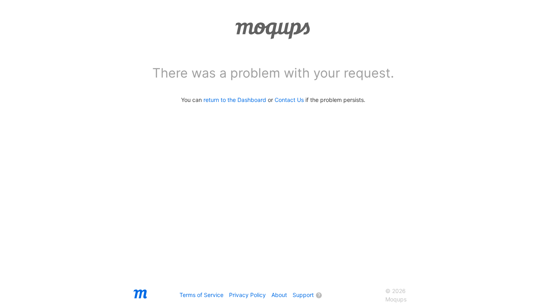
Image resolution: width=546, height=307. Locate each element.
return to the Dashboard (234, 99)
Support (303, 294)
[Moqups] (140, 298)
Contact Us (289, 99)
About (279, 294)
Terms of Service (201, 294)
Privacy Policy (247, 294)
